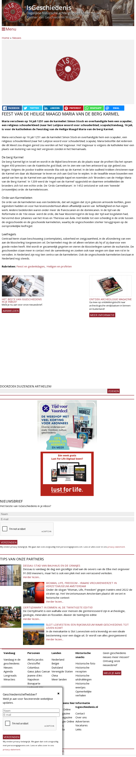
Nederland (58, 659)
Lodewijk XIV (35, 687)
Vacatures (81, 725)
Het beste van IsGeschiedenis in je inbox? (22, 300)
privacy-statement (116, 546)
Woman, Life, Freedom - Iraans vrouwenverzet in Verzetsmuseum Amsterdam (81, 584)
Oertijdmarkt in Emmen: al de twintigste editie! (58, 607)
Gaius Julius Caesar (38, 671)
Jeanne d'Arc (34, 675)
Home (5, 38)
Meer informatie (102, 315)
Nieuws (16, 38)
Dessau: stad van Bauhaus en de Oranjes (51, 565)
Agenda (8, 671)
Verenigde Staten (62, 671)
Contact (80, 713)
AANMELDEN (11, 310)
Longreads (10, 675)
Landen (56, 653)
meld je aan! (112, 673)
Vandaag (9, 653)
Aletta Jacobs (35, 659)
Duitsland (57, 667)
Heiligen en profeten (59, 266)
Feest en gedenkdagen (30, 266)
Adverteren (82, 721)
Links (78, 729)
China (55, 675)
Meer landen (59, 679)
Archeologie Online (63, 721)
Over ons (81, 717)
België (55, 663)
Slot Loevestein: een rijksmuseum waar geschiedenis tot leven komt (87, 626)
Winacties (9, 679)
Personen (33, 653)
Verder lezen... (31, 577)
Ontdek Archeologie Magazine (110, 299)
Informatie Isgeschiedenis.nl (86, 705)
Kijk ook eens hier (63, 703)
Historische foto (85, 663)
